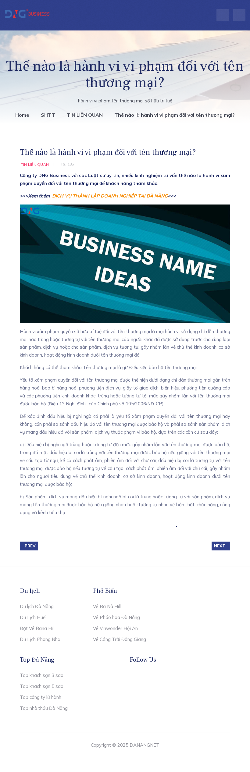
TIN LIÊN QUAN (35, 164)
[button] (239, 15)
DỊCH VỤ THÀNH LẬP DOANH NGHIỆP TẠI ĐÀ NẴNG (110, 196)
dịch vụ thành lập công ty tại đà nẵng (133, 525)
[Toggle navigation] (222, 15)
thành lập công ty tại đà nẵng (55, 525)
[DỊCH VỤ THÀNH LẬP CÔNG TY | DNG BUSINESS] (27, 14)
